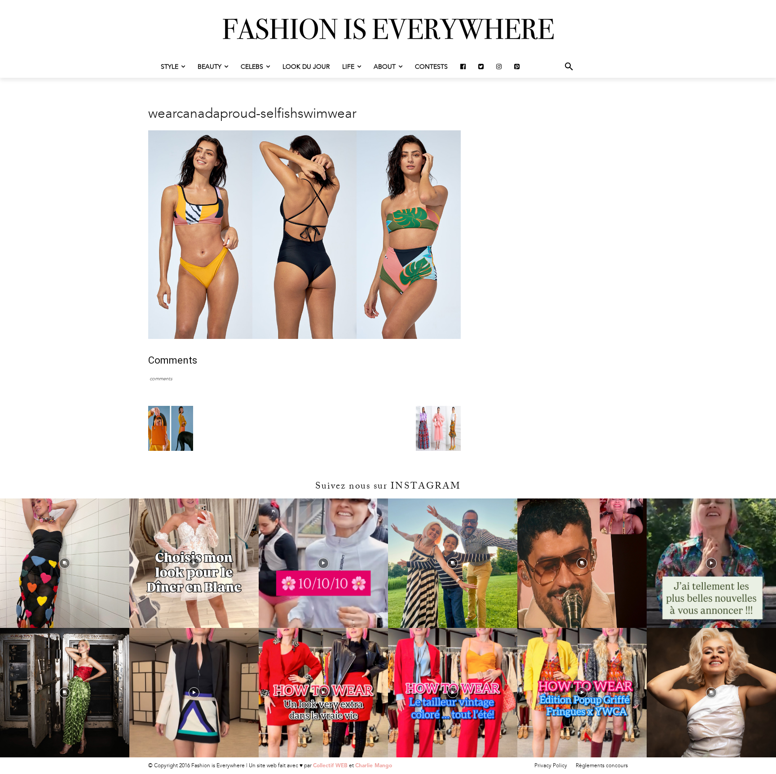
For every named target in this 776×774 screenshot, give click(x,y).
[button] (569, 67)
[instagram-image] (64, 563)
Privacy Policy (550, 765)
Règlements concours (602, 765)
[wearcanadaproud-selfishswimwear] (304, 337)
